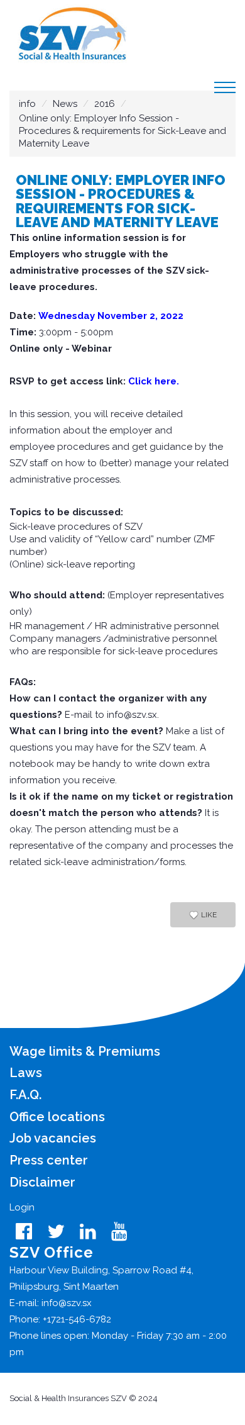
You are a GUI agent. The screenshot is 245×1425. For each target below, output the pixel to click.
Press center (48, 1160)
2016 (105, 103)
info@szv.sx (132, 714)
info (27, 103)
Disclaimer (42, 1182)
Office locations (57, 1116)
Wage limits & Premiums (84, 1051)
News (65, 103)
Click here (152, 381)
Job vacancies (52, 1138)
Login (22, 1207)
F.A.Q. (25, 1094)
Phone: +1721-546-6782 (60, 1319)
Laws (25, 1072)
